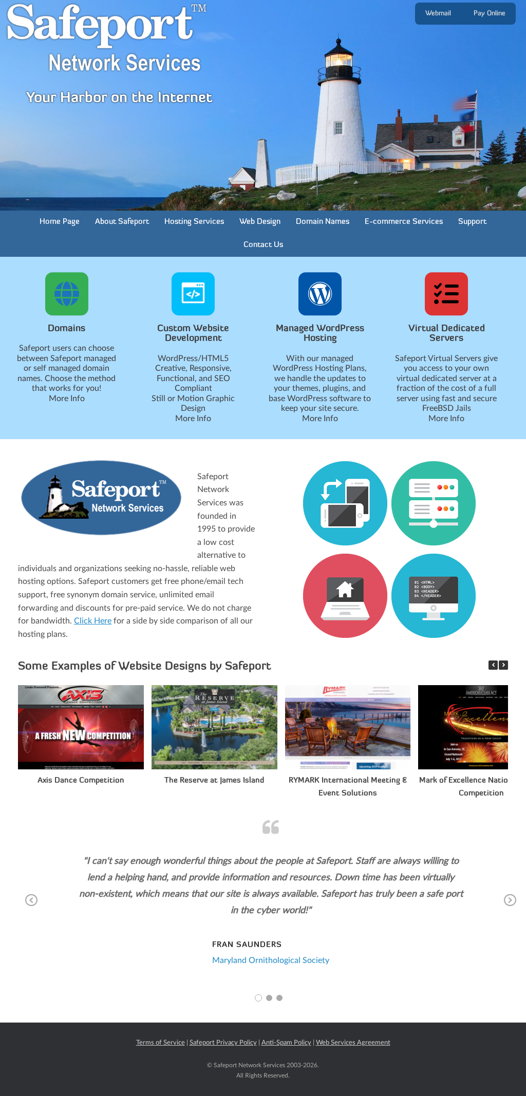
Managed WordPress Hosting (320, 334)
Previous (31, 907)
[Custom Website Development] (193, 293)
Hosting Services (194, 222)
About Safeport (122, 222)
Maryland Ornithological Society (270, 960)
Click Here (92, 621)
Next (510, 907)
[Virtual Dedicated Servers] (446, 293)
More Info (67, 398)
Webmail (438, 13)
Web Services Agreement (353, 1043)
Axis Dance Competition (80, 781)
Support (472, 222)
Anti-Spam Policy (286, 1043)
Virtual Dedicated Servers (446, 334)
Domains (66, 329)
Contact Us (263, 245)
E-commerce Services (404, 222)
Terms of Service (160, 1043)
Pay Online (489, 13)
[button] (503, 665)
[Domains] (66, 293)
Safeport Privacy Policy (223, 1043)
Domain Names (322, 222)
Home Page (60, 222)
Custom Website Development (193, 334)
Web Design (259, 222)
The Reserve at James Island (214, 781)
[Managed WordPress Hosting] (320, 293)
